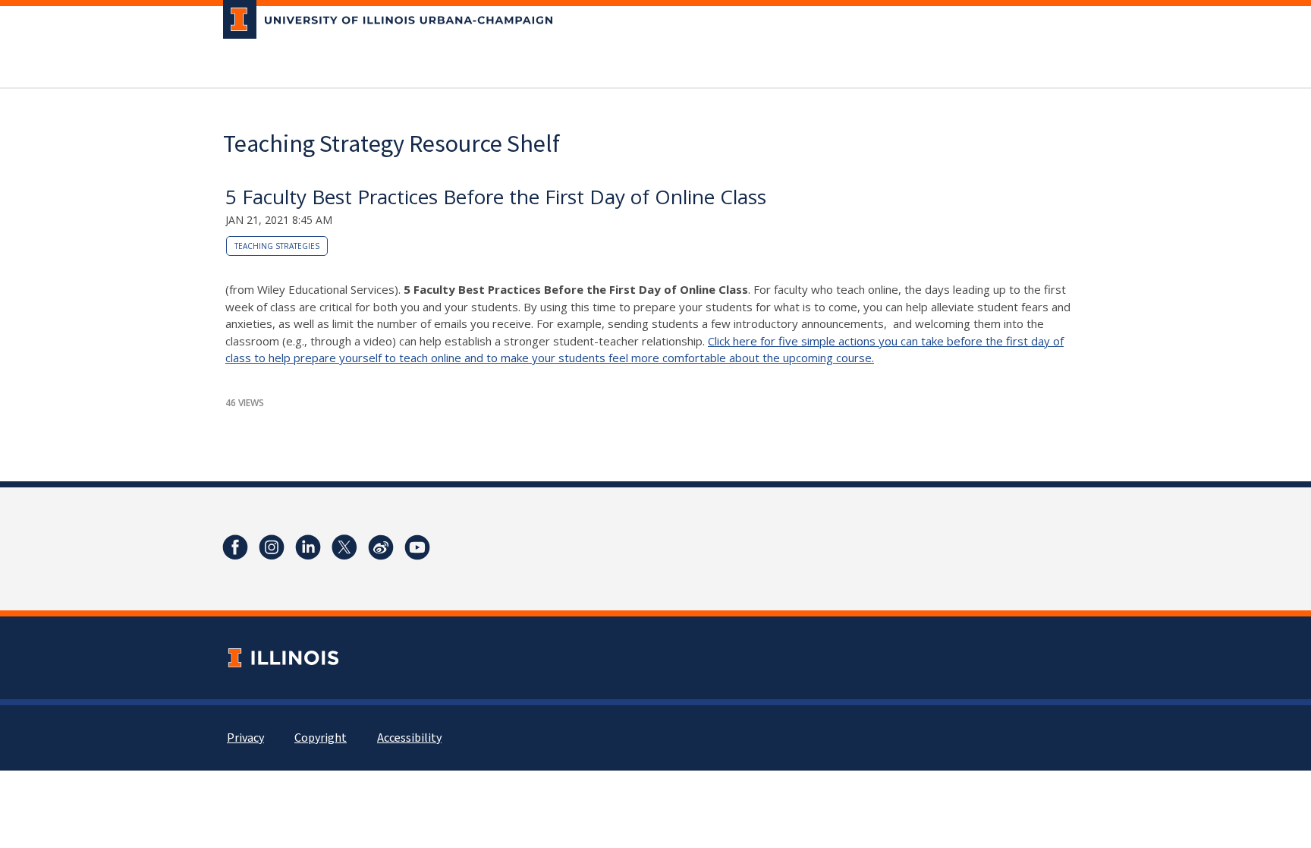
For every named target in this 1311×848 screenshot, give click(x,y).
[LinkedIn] (308, 547)
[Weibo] (381, 547)
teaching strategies (276, 246)
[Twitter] (344, 547)
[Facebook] (235, 547)
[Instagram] (271, 547)
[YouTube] (417, 547)
